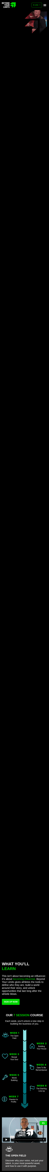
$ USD (36, 5)
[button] (45, 5)
